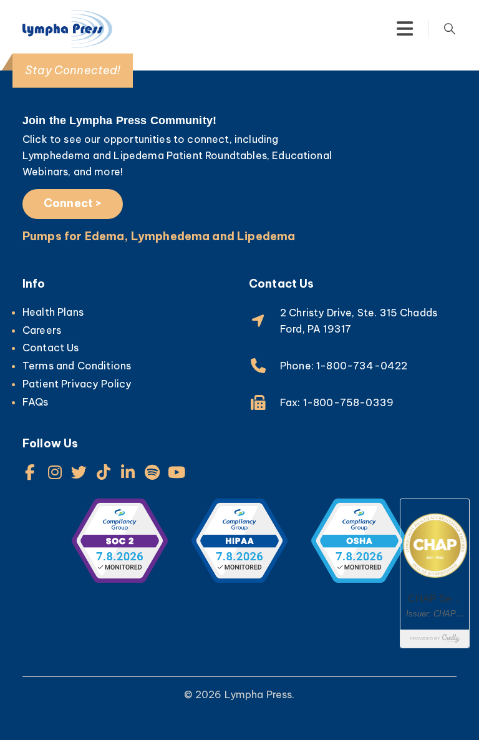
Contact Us (50, 347)
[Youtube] (177, 472)
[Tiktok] (104, 472)
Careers (41, 330)
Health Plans (53, 312)
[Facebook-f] (30, 472)
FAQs (35, 402)
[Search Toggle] (450, 29)
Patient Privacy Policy (77, 383)
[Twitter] (79, 472)
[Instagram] (54, 472)
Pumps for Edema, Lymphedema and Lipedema (158, 236)
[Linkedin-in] (128, 472)
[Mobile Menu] (405, 28)
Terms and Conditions (76, 365)
